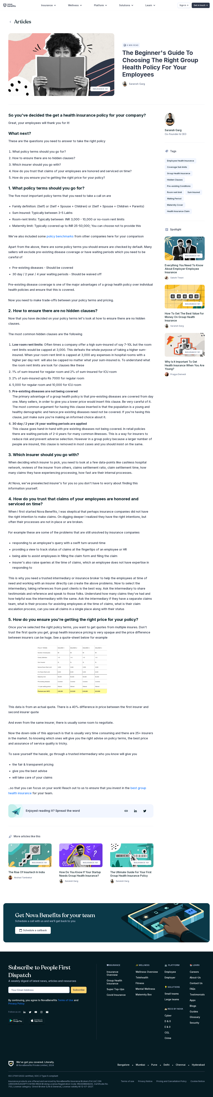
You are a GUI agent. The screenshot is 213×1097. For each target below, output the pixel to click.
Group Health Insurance (114, 982)
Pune (154, 1064)
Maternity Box (144, 994)
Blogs (193, 1005)
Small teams (172, 993)
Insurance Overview (112, 973)
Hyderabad (198, 1064)
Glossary (195, 1017)
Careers (194, 971)
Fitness (140, 983)
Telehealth (142, 977)
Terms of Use (65, 1000)
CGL (167, 1032)
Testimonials (197, 994)
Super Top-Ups (115, 989)
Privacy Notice (145, 1081)
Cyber (168, 1015)
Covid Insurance (116, 994)
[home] (11, 5)
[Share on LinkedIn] (135, 813)
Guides (194, 1011)
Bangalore (123, 1064)
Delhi (167, 1064)
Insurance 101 (100, 89)
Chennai (181, 1064)
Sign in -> (184, 5)
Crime (168, 1038)
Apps (193, 1000)
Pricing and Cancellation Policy (171, 1081)
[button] (48, 5)
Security (194, 1022)
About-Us (195, 977)
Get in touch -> (201, 5)
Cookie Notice (198, 1081)
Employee (170, 971)
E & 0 (167, 1026)
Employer (170, 977)
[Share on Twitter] (144, 813)
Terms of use (127, 1081)
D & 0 (168, 1021)
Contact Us (196, 983)
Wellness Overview (147, 971)
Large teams (172, 999)
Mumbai (140, 1064)
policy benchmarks (60, 236)
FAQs (192, 988)
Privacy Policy (16, 1003)
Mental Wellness (145, 988)
